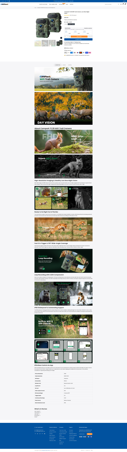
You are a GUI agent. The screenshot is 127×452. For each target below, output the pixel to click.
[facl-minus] (65, 37)
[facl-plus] (69, 37)
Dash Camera (52, 435)
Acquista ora (78, 39)
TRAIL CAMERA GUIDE (53, 4)
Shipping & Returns (73, 433)
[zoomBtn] (61, 38)
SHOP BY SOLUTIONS (43, 4)
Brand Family (61, 436)
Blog (60, 440)
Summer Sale (62, 4)
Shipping (66, 19)
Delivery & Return (69, 48)
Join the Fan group (72, 440)
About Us (61, 443)
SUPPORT (71, 4)
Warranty (71, 431)
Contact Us (61, 442)
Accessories (51, 438)
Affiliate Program (62, 438)
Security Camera (52, 431)
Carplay (50, 433)
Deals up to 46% (52, 440)
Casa (35, 7)
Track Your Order (62, 430)
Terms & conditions (73, 435)
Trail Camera (51, 430)
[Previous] (36, 25)
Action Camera (52, 437)
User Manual (71, 438)
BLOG (67, 4)
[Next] (61, 25)
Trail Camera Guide (63, 431)
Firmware (71, 430)
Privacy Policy (72, 437)
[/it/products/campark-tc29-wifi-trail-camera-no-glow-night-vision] (89, 37)
